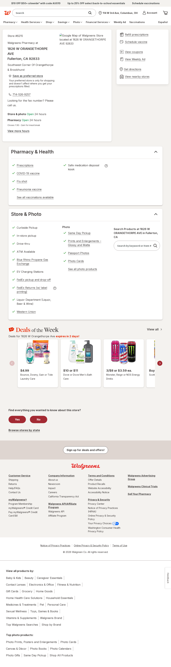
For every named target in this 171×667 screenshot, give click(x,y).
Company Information (61, 475)
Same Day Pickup (79, 233)
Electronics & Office (41, 584)
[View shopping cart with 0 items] (165, 12)
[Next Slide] (159, 363)
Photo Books (38, 648)
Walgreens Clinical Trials (143, 486)
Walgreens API (56, 511)
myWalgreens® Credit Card (24, 508)
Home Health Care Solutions (24, 598)
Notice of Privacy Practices (55, 545)
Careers (52, 492)
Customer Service (19, 475)
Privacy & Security (99, 499)
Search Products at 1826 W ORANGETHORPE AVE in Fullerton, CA (136, 233)
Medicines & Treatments (21, 604)
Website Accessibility (99, 488)
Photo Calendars (60, 648)
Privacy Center (96, 503)
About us (53, 479)
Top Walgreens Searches (22, 624)
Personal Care (56, 604)
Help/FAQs (14, 488)
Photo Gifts (13, 655)
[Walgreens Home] (7, 13)
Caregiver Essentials (49, 578)
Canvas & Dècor (16, 648)
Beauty (29, 578)
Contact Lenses (16, 584)
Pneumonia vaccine (29, 189)
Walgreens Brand (51, 618)
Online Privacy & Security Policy (102, 517)
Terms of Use (119, 545)
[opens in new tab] (82, 40)
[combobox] (50, 13)
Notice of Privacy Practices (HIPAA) (103, 510)
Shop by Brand (51, 624)
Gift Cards (12, 591)
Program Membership (20, 503)
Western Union (26, 311)
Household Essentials (59, 598)
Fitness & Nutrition (68, 584)
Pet (42, 604)
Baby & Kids (13, 578)
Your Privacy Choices (100, 523)
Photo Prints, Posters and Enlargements (31, 642)
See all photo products (82, 269)
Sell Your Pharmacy (139, 494)
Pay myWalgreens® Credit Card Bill (23, 514)
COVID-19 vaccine (28, 173)
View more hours (18, 131)
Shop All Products (61, 655)
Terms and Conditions (101, 475)
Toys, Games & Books (44, 611)
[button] (150, 12)
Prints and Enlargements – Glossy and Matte (84, 243)
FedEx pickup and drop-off (34, 280)
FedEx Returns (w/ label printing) (32, 290)
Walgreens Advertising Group (141, 477)
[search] (155, 246)
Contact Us (15, 492)
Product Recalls (96, 484)
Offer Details (95, 479)
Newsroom (54, 484)
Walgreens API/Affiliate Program (62, 505)
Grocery (27, 591)
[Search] (92, 12)
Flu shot (22, 181)
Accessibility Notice (98, 492)
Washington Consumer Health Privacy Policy (104, 529)
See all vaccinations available (35, 198)
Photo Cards (76, 261)
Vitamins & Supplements (21, 618)
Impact (51, 488)
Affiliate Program (57, 515)
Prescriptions (25, 165)
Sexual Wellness (16, 611)
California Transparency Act (63, 496)
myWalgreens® (18, 499)
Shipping (13, 479)
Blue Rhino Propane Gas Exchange (32, 261)
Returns (13, 484)
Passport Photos (78, 253)
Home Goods (44, 591)
